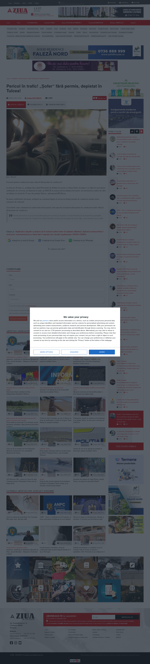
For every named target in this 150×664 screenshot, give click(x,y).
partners (46, 320)
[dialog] (75, 332)
